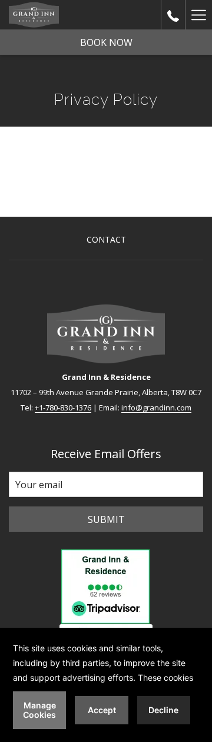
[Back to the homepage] (34, 14)
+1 (39, 407)
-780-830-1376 (67, 407)
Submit (106, 519)
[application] (106, 685)
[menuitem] (106, 241)
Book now (106, 42)
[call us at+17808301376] (173, 14)
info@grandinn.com (156, 407)
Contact (106, 239)
